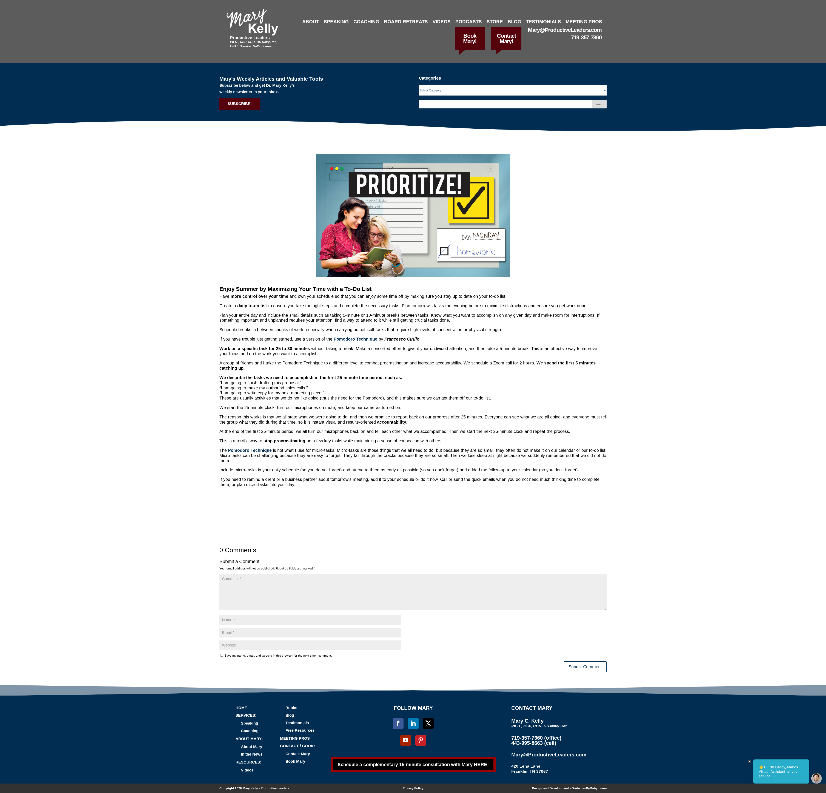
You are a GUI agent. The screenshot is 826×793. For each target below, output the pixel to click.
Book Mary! (470, 38)
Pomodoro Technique (250, 450)
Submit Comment (585, 666)
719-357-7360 (586, 37)
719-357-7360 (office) (536, 738)
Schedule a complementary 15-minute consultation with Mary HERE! (413, 764)
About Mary (251, 747)
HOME (241, 708)
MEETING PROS (295, 738)
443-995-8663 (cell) (533, 743)
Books (291, 708)
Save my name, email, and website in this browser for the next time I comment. (278, 655)
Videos (442, 21)
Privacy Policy (413, 788)
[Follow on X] (428, 723)
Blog (514, 21)
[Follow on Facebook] (398, 723)
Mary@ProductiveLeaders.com (564, 30)
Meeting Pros (584, 21)
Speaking (336, 21)
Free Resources (299, 730)
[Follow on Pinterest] (420, 740)
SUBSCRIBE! (240, 104)
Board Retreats (406, 21)
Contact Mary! (506, 38)
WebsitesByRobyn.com (589, 788)
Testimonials (543, 21)
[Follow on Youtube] (405, 740)
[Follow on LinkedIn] (413, 723)
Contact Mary (297, 754)
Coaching (366, 21)
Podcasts (468, 21)
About (310, 21)
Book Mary (295, 761)
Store (495, 21)
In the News (251, 754)
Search (599, 104)
